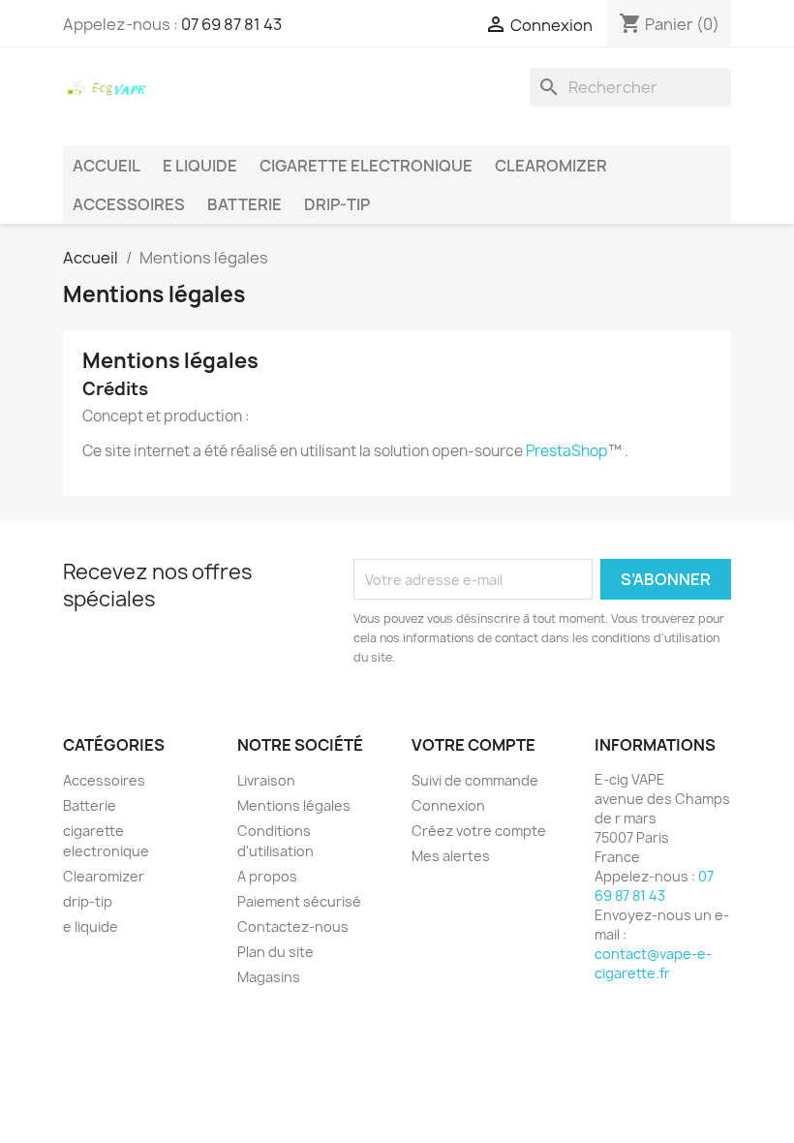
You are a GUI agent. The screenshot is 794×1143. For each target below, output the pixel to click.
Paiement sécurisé (299, 901)
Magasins (268, 977)
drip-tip (337, 204)
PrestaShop (567, 451)
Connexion (448, 805)
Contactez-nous (293, 926)
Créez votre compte (479, 830)
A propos (267, 876)
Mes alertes (451, 856)
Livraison (266, 780)
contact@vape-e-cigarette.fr (653, 963)
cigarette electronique (366, 165)
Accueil (106, 165)
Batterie (244, 204)
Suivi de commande (475, 780)
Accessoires (129, 204)
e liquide (200, 165)
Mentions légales (294, 805)
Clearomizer (551, 165)
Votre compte (473, 745)
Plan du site (275, 951)
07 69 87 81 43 (231, 24)
